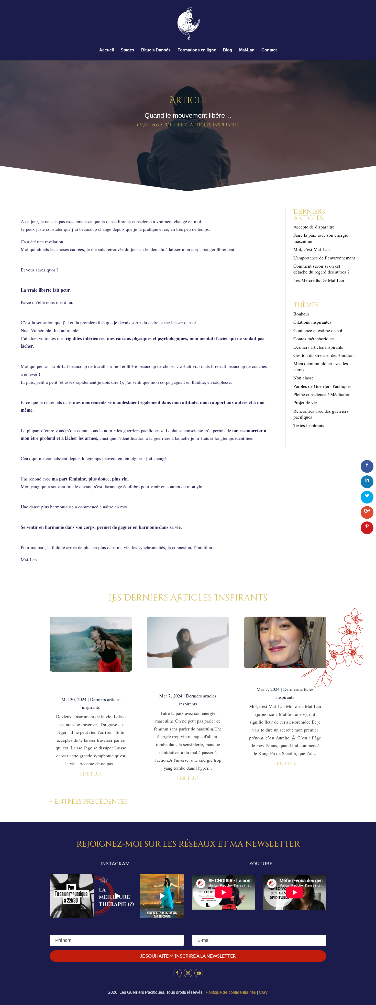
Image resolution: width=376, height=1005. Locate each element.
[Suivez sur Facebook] (177, 973)
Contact (269, 50)
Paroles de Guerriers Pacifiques (322, 386)
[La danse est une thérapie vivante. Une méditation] (117, 896)
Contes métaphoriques (314, 338)
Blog (227, 50)
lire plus (91, 774)
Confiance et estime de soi (317, 330)
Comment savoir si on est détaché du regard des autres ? (321, 269)
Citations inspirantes (312, 322)
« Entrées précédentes (88, 802)
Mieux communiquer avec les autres (320, 366)
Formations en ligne (197, 50)
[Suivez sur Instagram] (188, 973)
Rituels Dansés (156, 50)
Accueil (106, 50)
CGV (263, 992)
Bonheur (301, 314)
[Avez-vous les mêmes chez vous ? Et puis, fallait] (72, 896)
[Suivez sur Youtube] (198, 973)
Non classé (303, 378)
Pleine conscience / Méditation (321, 394)
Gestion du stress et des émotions (324, 355)
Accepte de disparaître (315, 227)
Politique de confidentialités (231, 992)
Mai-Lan (247, 50)
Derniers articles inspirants (202, 125)
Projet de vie (305, 402)
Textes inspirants (308, 425)
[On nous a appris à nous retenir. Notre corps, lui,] (162, 896)
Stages (127, 50)
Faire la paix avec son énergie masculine (320, 238)
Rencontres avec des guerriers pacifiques (320, 414)
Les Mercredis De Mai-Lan (318, 280)
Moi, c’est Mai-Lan (311, 249)
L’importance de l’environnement (324, 258)
